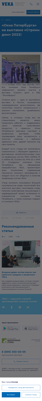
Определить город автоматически (21, 387)
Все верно (11, 395)
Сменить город (31, 395)
